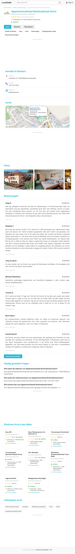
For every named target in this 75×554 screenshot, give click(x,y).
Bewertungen (35, 31)
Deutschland (7, 7)
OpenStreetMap (65, 127)
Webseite (17, 27)
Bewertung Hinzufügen (12, 35)
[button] (38, 118)
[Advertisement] (37, 53)
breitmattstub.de (14, 92)
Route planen (28, 27)
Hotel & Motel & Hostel (12, 506)
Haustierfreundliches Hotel (13, 511)
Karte (20, 31)
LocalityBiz (7, 2)
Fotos (26, 31)
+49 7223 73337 (14, 85)
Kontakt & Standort (10, 31)
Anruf (7, 27)
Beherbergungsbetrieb (39, 506)
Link (59, 387)
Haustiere (25, 506)
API (51, 550)
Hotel (50, 506)
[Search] (60, 2)
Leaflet (57, 127)
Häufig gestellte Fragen (49, 31)
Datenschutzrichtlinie (42, 550)
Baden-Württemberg (19, 7)
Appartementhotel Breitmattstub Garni (35, 108)
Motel (58, 506)
